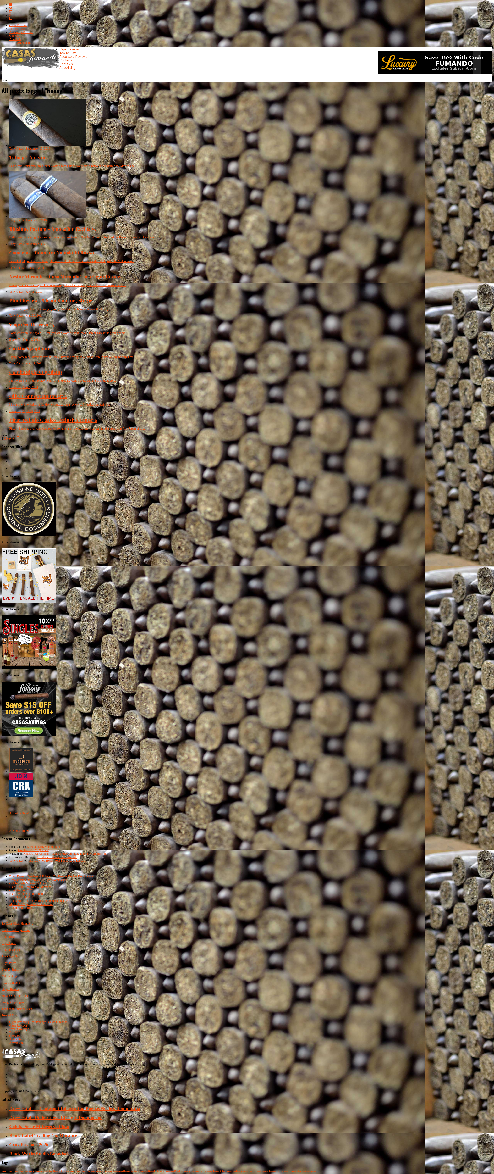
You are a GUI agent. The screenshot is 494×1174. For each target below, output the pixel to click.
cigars (293, 1171)
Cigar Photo (9, 963)
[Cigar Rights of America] (21, 796)
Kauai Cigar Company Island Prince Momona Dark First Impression (65, 853)
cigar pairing (42, 1171)
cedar (87, 1171)
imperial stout (247, 1171)
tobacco (272, 1171)
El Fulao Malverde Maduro (43, 846)
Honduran (195, 1171)
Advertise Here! (19, 813)
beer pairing (30, 1171)
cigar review (7, 1171)
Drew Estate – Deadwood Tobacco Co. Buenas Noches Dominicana (51, 876)
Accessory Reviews (21, 32)
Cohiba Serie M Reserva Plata (27, 883)
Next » (10, 438)
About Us (15, 39)
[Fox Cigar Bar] (29, 601)
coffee (134, 1171)
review (280, 1171)
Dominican (107, 1171)
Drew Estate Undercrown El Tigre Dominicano (38, 880)
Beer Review (54, 1171)
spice (98, 1171)
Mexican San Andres (306, 1171)
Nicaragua (80, 1171)
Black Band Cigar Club (16, 930)
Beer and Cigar (68, 1171)
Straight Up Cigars (13, 1002)
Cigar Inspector (11, 949)
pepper (187, 1171)
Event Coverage (19, 1029)
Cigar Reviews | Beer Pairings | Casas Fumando (38, 1022)
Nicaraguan (19, 1171)
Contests (14, 35)
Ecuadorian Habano (121, 1171)
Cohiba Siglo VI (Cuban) (33, 850)
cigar (93, 1171)
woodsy (257, 1171)
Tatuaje (216, 1171)
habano (265, 1171)
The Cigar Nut (10, 956)
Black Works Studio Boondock (28, 893)
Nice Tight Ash (11, 982)
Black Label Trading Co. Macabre (30, 886)
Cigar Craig (9, 943)
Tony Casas (16, 860)
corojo (287, 1171)
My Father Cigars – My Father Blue (31, 904)
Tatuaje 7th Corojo (20, 907)
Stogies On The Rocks (15, 995)
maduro (236, 1171)
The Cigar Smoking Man (17, 1008)
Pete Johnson (226, 1171)
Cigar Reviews (18, 25)
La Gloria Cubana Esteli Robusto (57, 857)
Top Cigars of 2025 (21, 897)
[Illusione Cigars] (29, 535)
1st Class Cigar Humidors (17, 923)
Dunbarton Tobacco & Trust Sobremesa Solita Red (40, 900)
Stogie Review (10, 989)
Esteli (159, 1171)
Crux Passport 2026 (21, 890)
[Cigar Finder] (21, 771)
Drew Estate (206, 1171)
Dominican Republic (147, 1171)
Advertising (24, 42)
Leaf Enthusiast (11, 969)
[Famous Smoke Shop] (29, 734)
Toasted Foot (9, 1015)
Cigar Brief (8, 936)
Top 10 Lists (17, 28)
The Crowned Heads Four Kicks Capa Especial (57, 860)
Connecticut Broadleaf (173, 1171)
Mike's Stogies (10, 976)
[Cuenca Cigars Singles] (29, 668)
